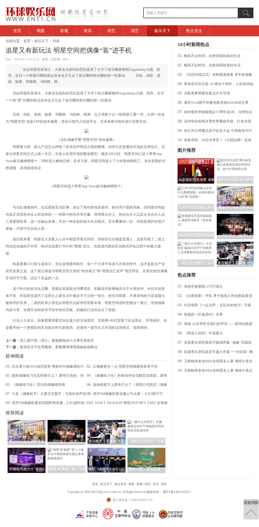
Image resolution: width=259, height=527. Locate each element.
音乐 (88, 31)
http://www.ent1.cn (109, 492)
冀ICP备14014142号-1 (177, 492)
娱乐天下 (162, 31)
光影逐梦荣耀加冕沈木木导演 (207, 93)
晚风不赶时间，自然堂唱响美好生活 (212, 56)
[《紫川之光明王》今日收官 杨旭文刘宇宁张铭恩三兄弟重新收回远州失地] (196, 252)
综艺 (111, 31)
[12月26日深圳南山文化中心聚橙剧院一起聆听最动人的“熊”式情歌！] (196, 196)
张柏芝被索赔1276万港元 (203, 286)
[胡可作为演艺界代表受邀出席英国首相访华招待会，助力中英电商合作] (235, 169)
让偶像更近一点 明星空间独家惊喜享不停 (125, 366)
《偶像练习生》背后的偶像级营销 (38, 385)
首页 (17, 31)
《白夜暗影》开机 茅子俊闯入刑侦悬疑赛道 (218, 296)
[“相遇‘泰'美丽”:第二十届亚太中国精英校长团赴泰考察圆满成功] (66, 458)
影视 (64, 31)
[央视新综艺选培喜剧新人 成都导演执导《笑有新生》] (196, 224)
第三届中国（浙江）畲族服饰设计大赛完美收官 (57, 340)
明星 (41, 31)
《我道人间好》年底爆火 (203, 333)
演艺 (135, 31)
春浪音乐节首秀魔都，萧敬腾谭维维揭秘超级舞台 (59, 347)
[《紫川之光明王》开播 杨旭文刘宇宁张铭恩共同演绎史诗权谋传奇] (146, 430)
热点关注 (194, 31)
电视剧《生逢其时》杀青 (203, 314)
